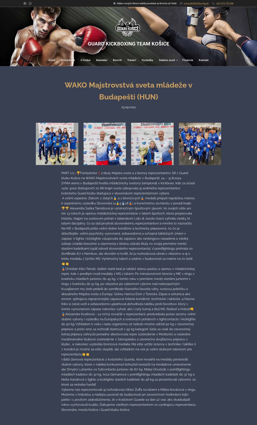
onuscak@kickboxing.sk (196, 3)
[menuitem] (53, 60)
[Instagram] (30, 3)
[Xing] (25, 3)
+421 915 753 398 (224, 3)
